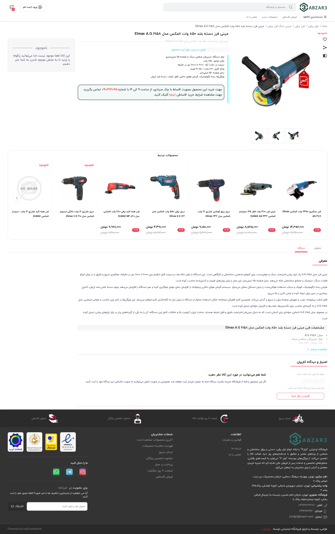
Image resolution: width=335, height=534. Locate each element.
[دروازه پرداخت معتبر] (51, 442)
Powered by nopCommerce (25, 529)
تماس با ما (252, 17)
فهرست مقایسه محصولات (157, 446)
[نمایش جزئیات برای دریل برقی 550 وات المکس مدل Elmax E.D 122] (165, 188)
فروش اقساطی (289, 17)
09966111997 (306, 511)
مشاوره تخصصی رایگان (159, 458)
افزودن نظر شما (300, 396)
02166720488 (307, 505)
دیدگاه (301, 248)
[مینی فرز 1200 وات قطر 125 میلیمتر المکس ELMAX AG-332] (256, 188)
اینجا (172, 95)
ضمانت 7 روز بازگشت (160, 471)
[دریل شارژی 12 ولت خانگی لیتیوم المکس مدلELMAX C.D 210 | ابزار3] (74, 188)
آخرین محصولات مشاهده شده (155, 440)
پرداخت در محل (164, 464)
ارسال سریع (166, 452)
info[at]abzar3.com (301, 517)
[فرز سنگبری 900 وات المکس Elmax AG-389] (301, 188)
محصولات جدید (270, 17)
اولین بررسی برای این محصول (188, 49)
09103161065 (109, 89)
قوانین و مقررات (231, 440)
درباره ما (236, 448)
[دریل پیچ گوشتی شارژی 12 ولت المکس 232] (210, 188)
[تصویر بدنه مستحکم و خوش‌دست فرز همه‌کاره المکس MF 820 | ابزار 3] (119, 188)
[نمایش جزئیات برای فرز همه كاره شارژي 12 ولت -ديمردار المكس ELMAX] (29, 188)
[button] (17, 198)
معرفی (317, 248)
